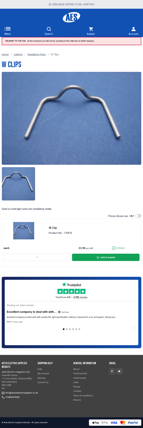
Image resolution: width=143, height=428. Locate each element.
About (76, 369)
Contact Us (42, 382)
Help (39, 369)
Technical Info (80, 373)
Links (75, 382)
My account (43, 373)
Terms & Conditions (83, 395)
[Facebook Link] (112, 371)
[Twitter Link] (119, 371)
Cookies (77, 391)
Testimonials (79, 378)
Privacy (76, 386)
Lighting (18, 54)
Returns (77, 400)
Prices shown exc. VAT (121, 216)
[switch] (138, 216)
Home (5, 54)
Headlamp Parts (37, 54)
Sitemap (41, 378)
